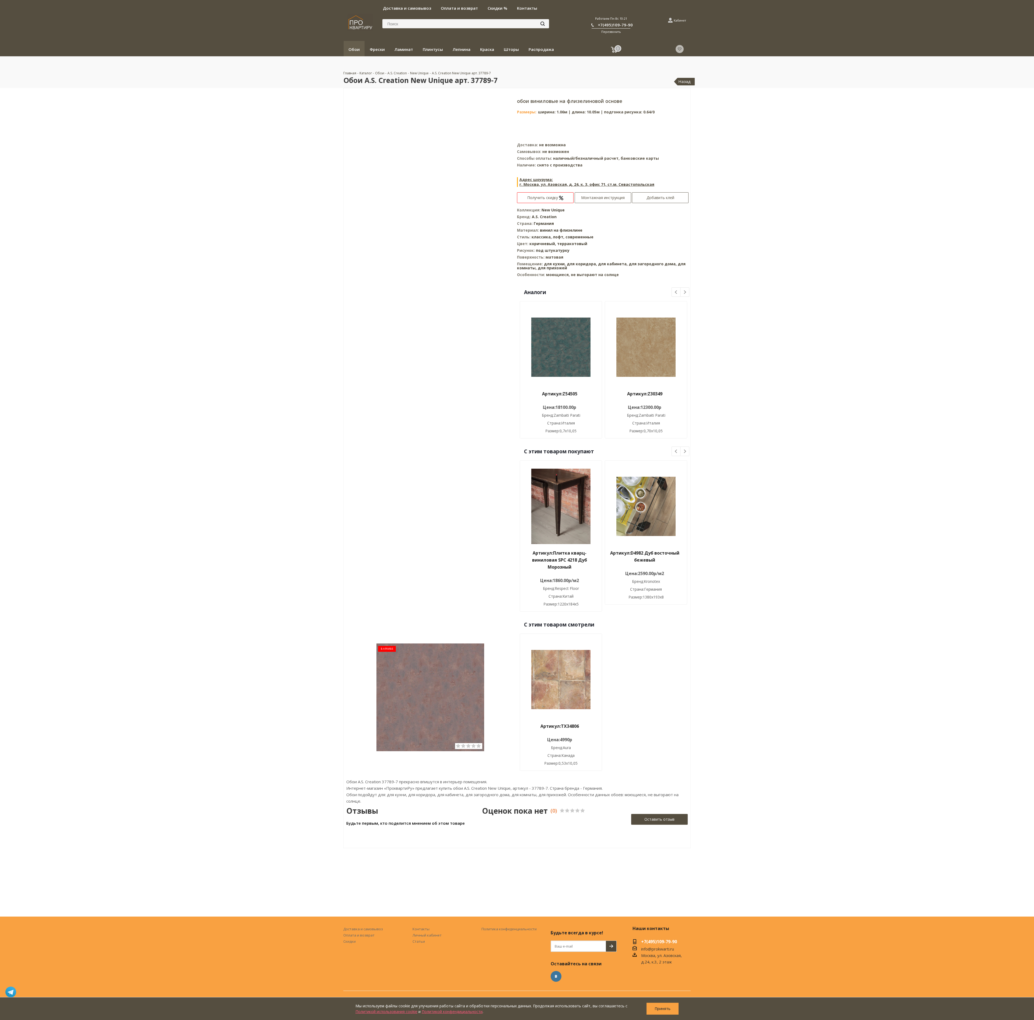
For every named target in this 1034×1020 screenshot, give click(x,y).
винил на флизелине (561, 230)
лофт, (559, 236)
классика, (542, 236)
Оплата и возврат (359, 935)
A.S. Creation (544, 216)
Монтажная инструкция (603, 197)
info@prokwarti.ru (657, 949)
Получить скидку (543, 197)
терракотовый (572, 243)
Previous (676, 292)
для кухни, (555, 263)
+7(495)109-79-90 (615, 24)
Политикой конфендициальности (452, 1011)
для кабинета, (613, 263)
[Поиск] (542, 23)
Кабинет (680, 20)
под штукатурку (553, 250)
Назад (684, 81)
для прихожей (552, 267)
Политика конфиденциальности (509, 929)
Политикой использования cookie (386, 1011)
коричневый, (543, 243)
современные (579, 236)
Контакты (421, 929)
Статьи (419, 941)
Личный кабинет (427, 935)
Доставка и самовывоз (363, 929)
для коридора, (582, 263)
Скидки (349, 941)
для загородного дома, (653, 263)
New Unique (553, 210)
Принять (662, 1008)
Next (684, 292)
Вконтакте (556, 976)
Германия (544, 223)
